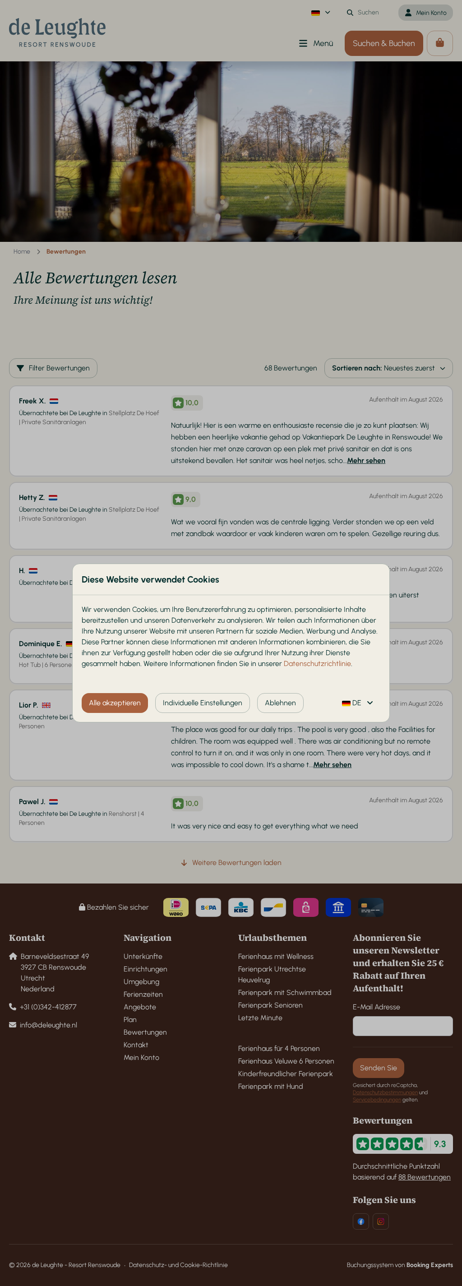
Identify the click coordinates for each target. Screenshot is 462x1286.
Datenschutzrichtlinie (317, 663)
